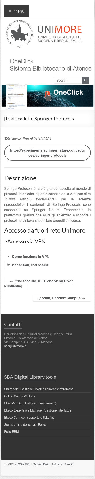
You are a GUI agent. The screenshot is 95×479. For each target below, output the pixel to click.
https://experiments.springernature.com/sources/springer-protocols (47, 153)
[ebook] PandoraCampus (61, 297)
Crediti (69, 464)
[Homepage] (49, 54)
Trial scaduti (40, 265)
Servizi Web (41, 464)
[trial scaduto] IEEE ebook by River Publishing (38, 283)
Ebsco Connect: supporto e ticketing (29, 417)
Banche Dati (20, 265)
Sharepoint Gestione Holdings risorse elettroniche (39, 389)
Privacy (57, 464)
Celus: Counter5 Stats (19, 396)
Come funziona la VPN (30, 256)
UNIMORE (22, 464)
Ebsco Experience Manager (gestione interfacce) (38, 410)
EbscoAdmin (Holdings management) (30, 403)
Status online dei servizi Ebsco (25, 424)
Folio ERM (11, 431)
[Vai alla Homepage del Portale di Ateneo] (44, 22)
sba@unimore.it (15, 346)
